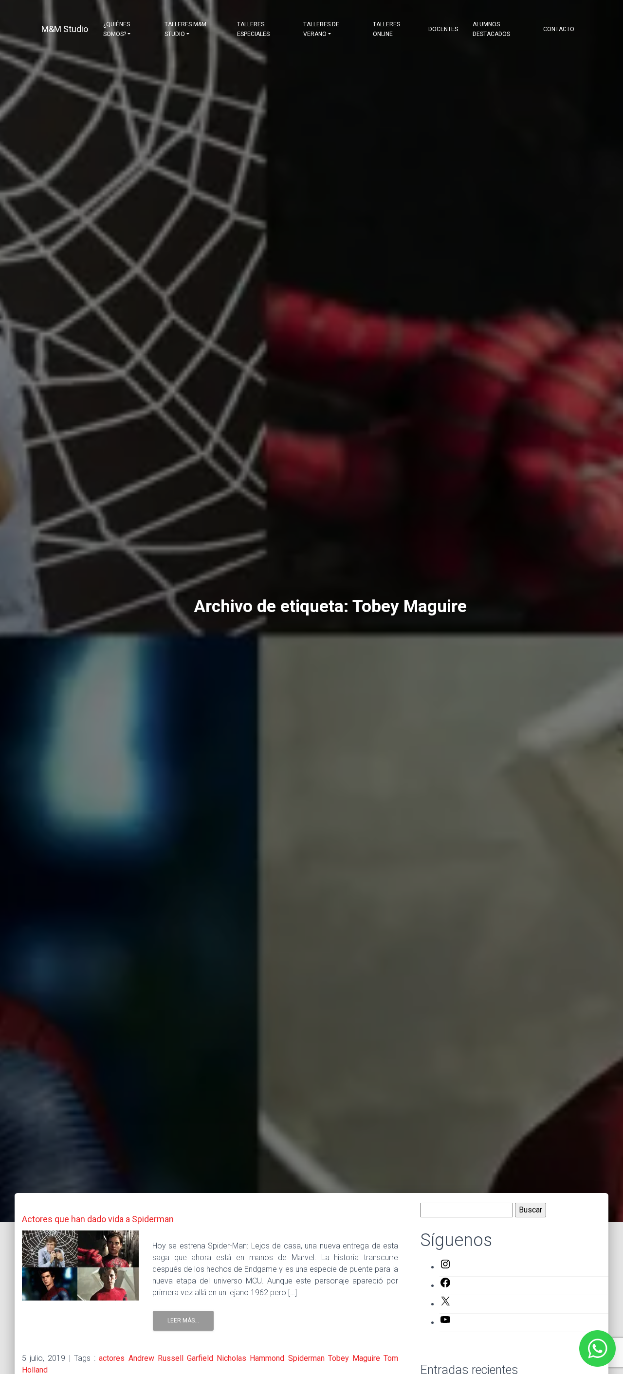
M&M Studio (64, 29)
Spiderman (306, 1358)
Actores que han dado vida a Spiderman (98, 1219)
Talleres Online (386, 29)
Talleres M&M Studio (185, 29)
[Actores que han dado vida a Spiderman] (80, 1264)
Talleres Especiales (253, 29)
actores (112, 1358)
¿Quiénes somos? (116, 29)
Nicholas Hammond (250, 1358)
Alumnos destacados (491, 29)
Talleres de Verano (321, 29)
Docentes (443, 29)
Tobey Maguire (354, 1358)
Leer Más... (183, 1320)
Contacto (558, 29)
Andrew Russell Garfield (170, 1358)
